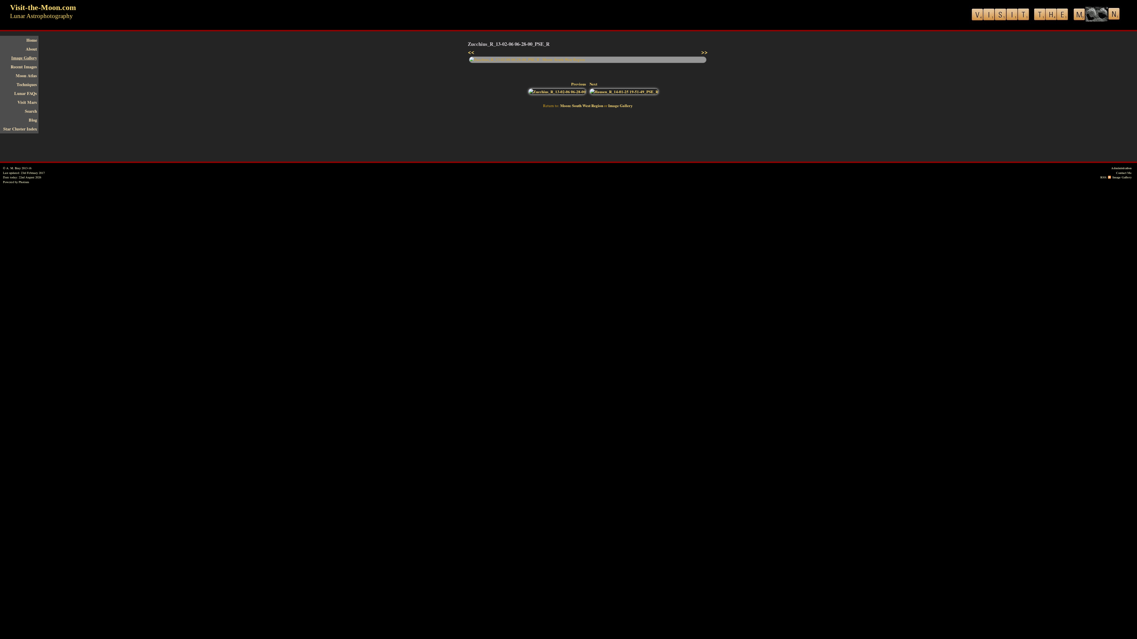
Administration (1121, 168)
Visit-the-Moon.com (43, 7)
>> (704, 52)
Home (31, 40)
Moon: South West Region (581, 105)
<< (471, 52)
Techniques (27, 84)
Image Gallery (24, 58)
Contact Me (1124, 172)
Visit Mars (27, 102)
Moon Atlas (26, 75)
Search (31, 111)
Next (593, 84)
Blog (33, 120)
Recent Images (24, 67)
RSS (1103, 177)
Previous (578, 84)
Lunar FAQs (25, 93)
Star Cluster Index (20, 129)
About (31, 49)
